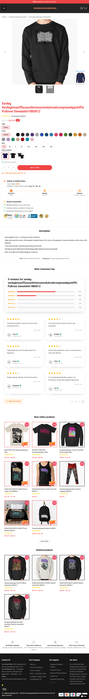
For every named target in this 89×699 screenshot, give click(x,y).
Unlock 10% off (4, 689)
